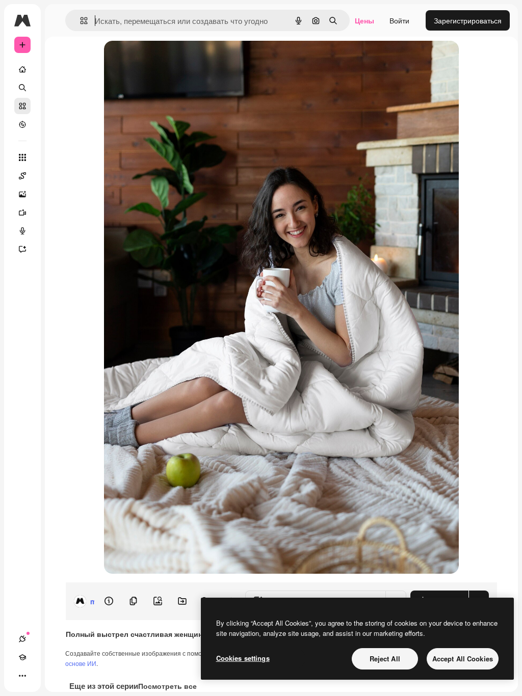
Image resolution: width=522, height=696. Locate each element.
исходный (172, 60)
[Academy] (22, 657)
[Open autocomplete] (80, 20)
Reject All (385, 658)
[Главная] (22, 69)
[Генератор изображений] (22, 194)
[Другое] (22, 675)
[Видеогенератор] (22, 212)
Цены (364, 20)
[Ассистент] (22, 249)
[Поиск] (22, 87)
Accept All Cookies (462, 658)
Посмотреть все (167, 686)
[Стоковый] (22, 106)
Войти (399, 20)
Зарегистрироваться (468, 20)
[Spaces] (22, 176)
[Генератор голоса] (22, 231)
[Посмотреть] (22, 124)
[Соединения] (22, 639)
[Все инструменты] (22, 157)
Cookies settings (243, 658)
